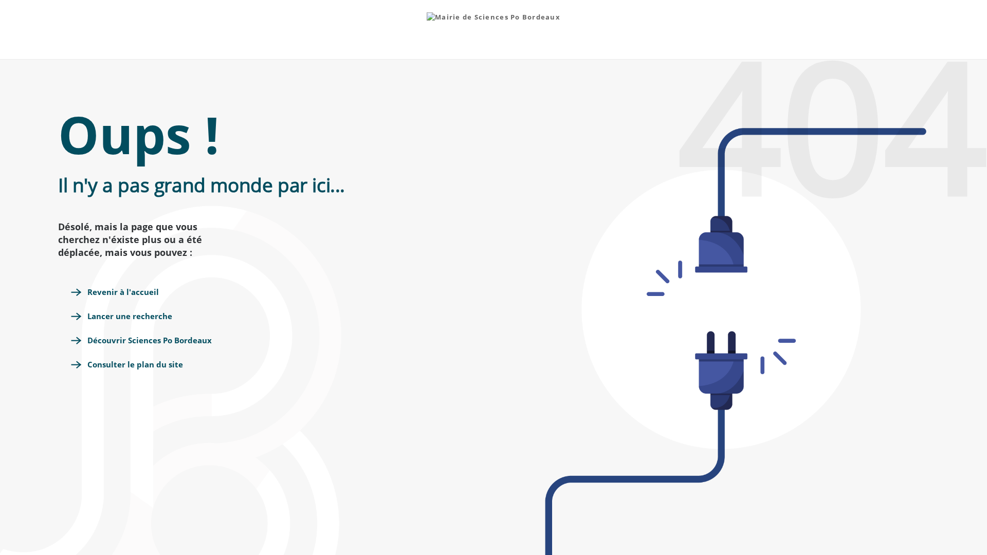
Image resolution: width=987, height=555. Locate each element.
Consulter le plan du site (135, 364)
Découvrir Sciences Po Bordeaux (149, 340)
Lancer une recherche (129, 316)
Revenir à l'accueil (123, 292)
